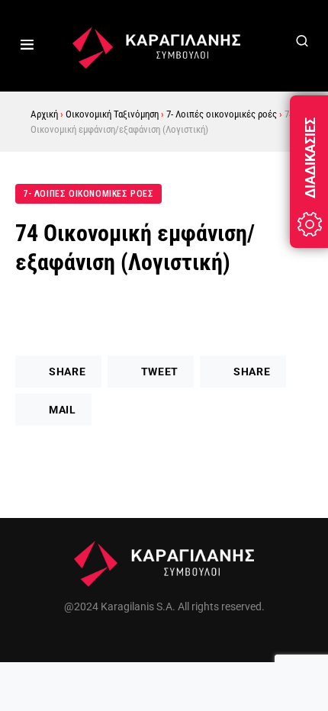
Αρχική (44, 114)
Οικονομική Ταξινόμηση (112, 114)
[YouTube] (197, 643)
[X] (164, 643)
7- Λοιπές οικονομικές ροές (221, 114)
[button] (27, 46)
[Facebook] (131, 643)
